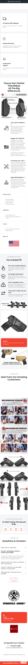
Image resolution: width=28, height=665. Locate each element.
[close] (26, 1)
